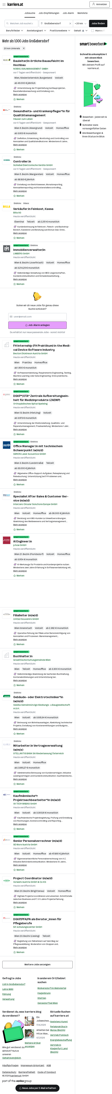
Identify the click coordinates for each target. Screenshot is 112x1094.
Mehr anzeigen (20, 94)
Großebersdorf (39, 41)
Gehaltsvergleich (11, 1057)
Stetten (41, 998)
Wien (17, 77)
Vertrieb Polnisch (59, 1035)
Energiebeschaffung (61, 1040)
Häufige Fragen (10, 1065)
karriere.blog (33, 1011)
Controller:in (22, 161)
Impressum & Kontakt (32, 1065)
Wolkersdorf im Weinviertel (51, 988)
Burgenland (46, 77)
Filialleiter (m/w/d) (25, 615)
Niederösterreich (30, 77)
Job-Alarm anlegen (39, 325)
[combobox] (21, 23)
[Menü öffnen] (4, 4)
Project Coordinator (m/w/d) (32, 878)
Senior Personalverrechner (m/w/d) (37, 841)
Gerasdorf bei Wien (47, 1003)
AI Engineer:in (22, 541)
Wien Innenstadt (23, 628)
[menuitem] (16, 31)
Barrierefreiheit (27, 1072)
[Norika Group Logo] (17, 1082)
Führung (6, 994)
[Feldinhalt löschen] (70, 23)
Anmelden (101, 4)
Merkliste (82, 13)
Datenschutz (9, 1072)
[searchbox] (37, 316)
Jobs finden (98, 23)
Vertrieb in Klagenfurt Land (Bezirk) (59, 1048)
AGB (49, 1065)
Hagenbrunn (44, 993)
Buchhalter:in (23, 656)
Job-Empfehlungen (49, 13)
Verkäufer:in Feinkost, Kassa (33, 209)
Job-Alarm (68, 13)
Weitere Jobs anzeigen (37, 964)
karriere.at (62, 1015)
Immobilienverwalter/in (29, 250)
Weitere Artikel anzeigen (33, 1045)
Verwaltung (8, 999)
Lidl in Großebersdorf (13, 984)
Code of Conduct (46, 1072)
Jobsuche (29, 13)
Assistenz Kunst (59, 1021)
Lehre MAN (7, 989)
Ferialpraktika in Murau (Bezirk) (58, 1028)
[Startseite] (16, 4)
